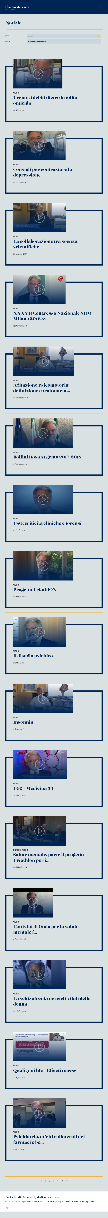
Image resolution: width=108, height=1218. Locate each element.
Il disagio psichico (33, 656)
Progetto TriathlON (34, 590)
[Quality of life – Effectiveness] (39, 1046)
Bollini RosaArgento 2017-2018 (47, 457)
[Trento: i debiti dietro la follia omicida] (37, 73)
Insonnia (23, 722)
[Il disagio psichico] (39, 632)
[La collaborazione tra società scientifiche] (39, 217)
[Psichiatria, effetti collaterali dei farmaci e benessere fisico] (39, 1113)
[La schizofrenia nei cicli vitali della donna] (39, 974)
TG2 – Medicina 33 (33, 788)
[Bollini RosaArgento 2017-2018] (43, 433)
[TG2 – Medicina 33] (40, 764)
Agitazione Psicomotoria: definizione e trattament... (41, 388)
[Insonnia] (43, 698)
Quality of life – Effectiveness (44, 1070)
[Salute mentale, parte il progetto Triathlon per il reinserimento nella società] (39, 831)
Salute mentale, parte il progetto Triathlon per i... (48, 857)
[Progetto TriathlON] (43, 565)
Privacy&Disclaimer (32, 1201)
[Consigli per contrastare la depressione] (39, 145)
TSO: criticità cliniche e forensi (47, 523)
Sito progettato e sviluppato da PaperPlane (75, 1201)
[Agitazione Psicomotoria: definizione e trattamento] (43, 361)
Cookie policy (49, 1201)
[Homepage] (17, 5)
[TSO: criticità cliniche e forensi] (43, 499)
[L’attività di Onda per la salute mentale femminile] (33, 903)
